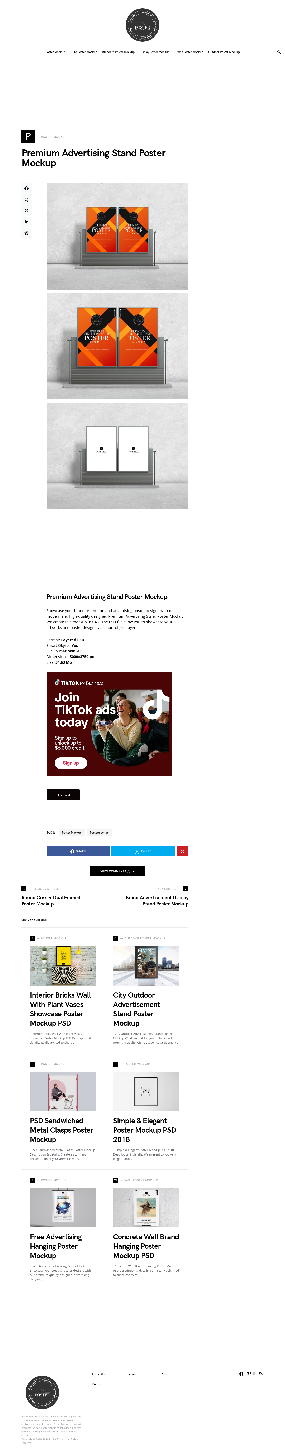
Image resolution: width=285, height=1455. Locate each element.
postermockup (99, 832)
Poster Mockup (72, 832)
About (165, 1374)
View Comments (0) (115, 871)
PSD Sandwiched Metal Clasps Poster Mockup (61, 1130)
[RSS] (261, 1374)
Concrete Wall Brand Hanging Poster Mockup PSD (146, 1246)
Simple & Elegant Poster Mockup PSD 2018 (144, 1130)
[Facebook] (241, 1374)
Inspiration (99, 1374)
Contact (97, 1384)
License (131, 1374)
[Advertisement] (142, 87)
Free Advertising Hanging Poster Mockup (56, 1246)
